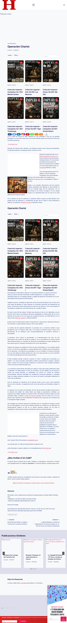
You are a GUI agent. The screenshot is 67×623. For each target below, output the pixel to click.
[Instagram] (23, 134)
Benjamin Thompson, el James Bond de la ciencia (33, 557)
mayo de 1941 (39, 179)
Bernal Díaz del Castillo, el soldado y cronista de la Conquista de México (18, 522)
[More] (41, 134)
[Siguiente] (63, 553)
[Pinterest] (28, 134)
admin (10, 50)
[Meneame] (36, 134)
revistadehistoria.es (32, 440)
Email (3, 621)
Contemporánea (12, 43)
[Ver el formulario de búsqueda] (33, 5)
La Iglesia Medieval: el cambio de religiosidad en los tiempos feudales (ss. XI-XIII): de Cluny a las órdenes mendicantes (47, 523)
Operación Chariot (12, 514)
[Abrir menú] (64, 5)
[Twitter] (14, 134)
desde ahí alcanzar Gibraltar (33, 395)
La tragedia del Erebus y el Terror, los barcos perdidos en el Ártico (55, 557)
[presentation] (11, 545)
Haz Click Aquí (47, 448)
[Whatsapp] (32, 134)
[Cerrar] (65, 587)
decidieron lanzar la (26, 202)
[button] (10, 55)
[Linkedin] (19, 134)
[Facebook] (10, 134)
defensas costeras (20, 318)
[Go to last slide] (4, 553)
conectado (23, 583)
